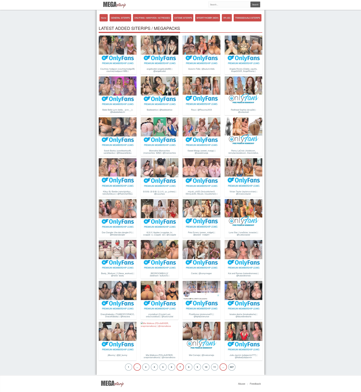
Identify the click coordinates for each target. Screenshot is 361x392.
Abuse (241, 383)
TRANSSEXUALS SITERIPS (247, 17)
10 (206, 367)
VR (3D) (226, 17)
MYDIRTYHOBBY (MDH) (208, 17)
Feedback (255, 383)
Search (255, 4)
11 (214, 367)
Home (103, 17)
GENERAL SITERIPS (120, 17)
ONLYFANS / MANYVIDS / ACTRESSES (152, 17)
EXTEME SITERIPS (183, 17)
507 (232, 367)
